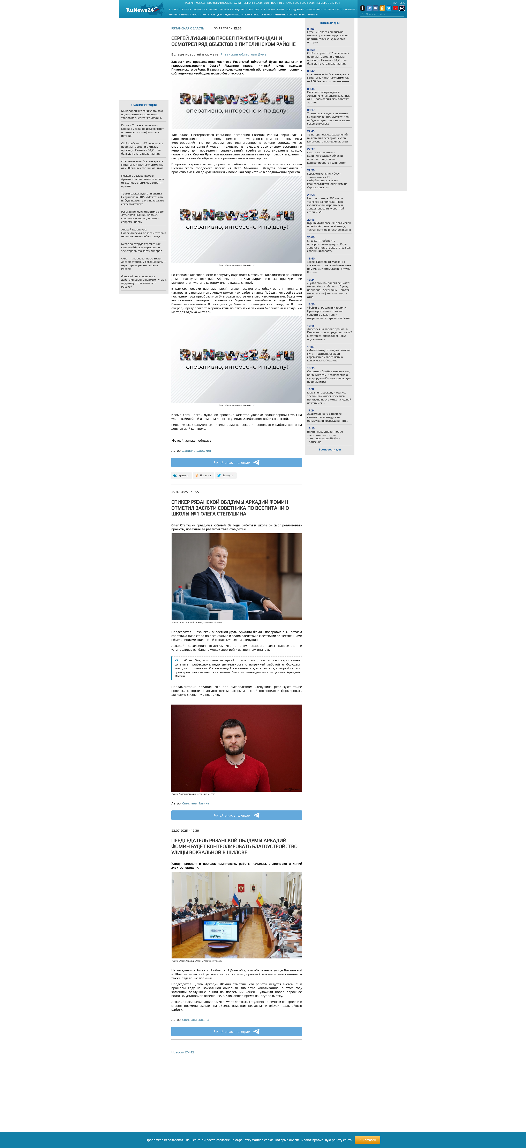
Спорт (280, 9)
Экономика (200, 9)
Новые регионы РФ (327, 3)
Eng (402, 2)
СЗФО (259, 3)
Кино (203, 14)
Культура (350, 9)
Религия (173, 14)
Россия (189, 3)
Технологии (313, 9)
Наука (271, 9)
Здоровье (298, 9)
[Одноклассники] (203, 473)
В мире (172, 9)
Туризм (185, 14)
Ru (395, 2)
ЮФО (281, 3)
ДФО (311, 3)
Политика (185, 9)
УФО (297, 3)
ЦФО (266, 3)
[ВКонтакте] (181, 473)
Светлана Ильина (195, 803)
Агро (194, 14)
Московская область (219, 3)
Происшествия (256, 9)
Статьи (293, 14)
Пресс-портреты (308, 14)
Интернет (328, 9)
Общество (239, 9)
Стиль (211, 14)
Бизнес (213, 9)
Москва (200, 3)
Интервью (280, 14)
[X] (226, 473)
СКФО (289, 3)
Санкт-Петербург (243, 3)
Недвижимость (234, 14)
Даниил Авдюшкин (196, 450)
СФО (304, 3)
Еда (288, 9)
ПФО (273, 3)
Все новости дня (330, 449)
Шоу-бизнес (252, 14)
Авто (339, 9)
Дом (219, 14)
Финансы (225, 9)
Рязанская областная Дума (243, 54)
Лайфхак (266, 14)
